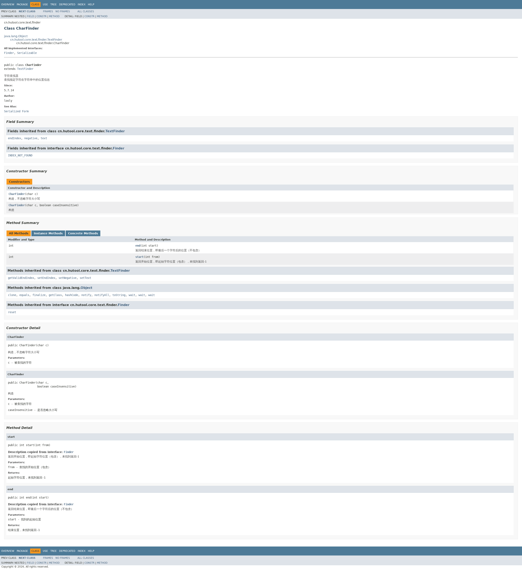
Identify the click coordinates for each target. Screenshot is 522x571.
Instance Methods (48, 233)
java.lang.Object (16, 36)
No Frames (62, 11)
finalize (38, 295)
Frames (48, 11)
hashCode (71, 295)
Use (45, 4)
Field (30, 16)
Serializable (27, 53)
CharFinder (17, 194)
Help (91, 4)
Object (86, 288)
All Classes (85, 11)
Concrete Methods (83, 233)
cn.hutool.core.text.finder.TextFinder (36, 39)
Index (81, 4)
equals (24, 295)
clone (12, 295)
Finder (9, 53)
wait (132, 295)
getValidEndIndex (21, 277)
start (139, 256)
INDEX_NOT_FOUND (20, 155)
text (44, 138)
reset (12, 312)
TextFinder (25, 68)
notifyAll (101, 295)
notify (86, 295)
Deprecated (67, 4)
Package (22, 4)
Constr (41, 16)
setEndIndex (46, 277)
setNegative (67, 277)
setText (85, 277)
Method (54, 16)
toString (118, 295)
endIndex (14, 138)
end (137, 245)
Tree (53, 4)
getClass (55, 295)
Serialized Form (16, 111)
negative (30, 138)
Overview (7, 4)
